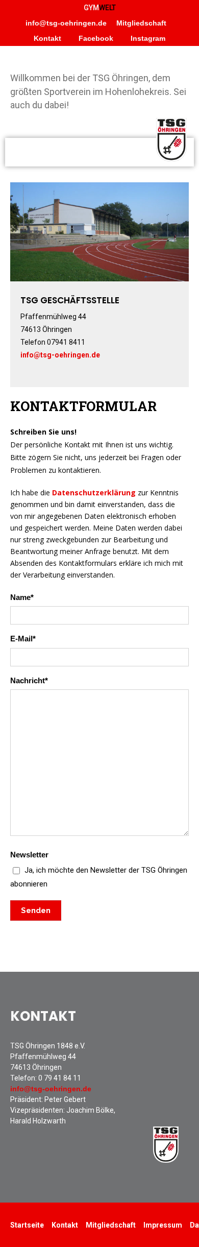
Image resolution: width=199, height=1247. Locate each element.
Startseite (27, 1225)
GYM (100, 8)
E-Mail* (23, 638)
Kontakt (47, 38)
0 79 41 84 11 (59, 1078)
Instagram (147, 38)
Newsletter (98, 869)
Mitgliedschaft (141, 23)
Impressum (162, 1225)
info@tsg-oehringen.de (66, 23)
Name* (22, 597)
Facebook (95, 38)
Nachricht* (29, 680)
